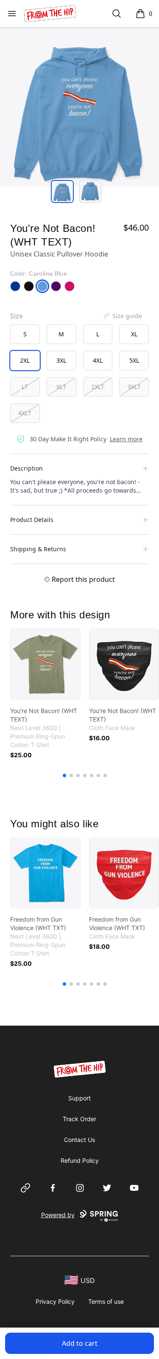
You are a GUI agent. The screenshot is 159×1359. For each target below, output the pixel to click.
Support (79, 1098)
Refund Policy (80, 1160)
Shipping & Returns (38, 549)
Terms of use (106, 1301)
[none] (122, 316)
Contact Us (79, 1139)
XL (134, 334)
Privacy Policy (55, 1301)
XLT (61, 387)
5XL (134, 360)
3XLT (134, 387)
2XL (25, 360)
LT (25, 387)
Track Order (79, 1118)
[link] (45, 664)
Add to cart (80, 1343)
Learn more (126, 439)
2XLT (97, 387)
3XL (61, 360)
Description (26, 468)
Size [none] (16, 316)
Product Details (31, 520)
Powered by (58, 1214)
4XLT (24, 413)
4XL (98, 360)
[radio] (25, 334)
